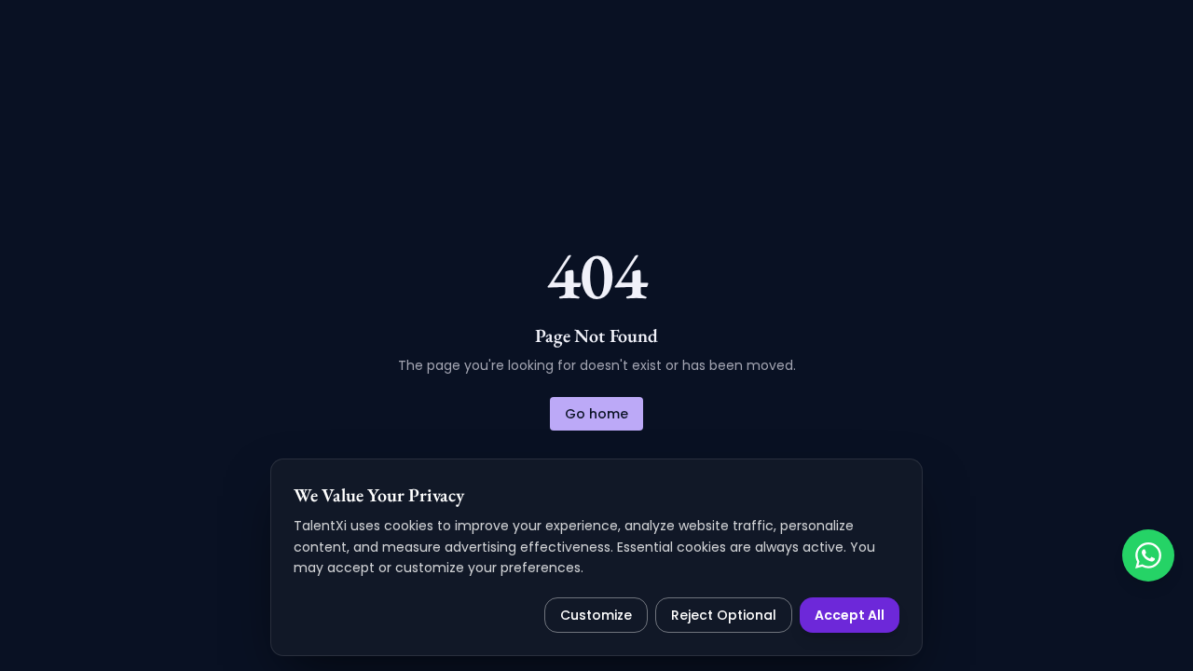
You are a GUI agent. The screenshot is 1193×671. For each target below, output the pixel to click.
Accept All (849, 615)
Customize (596, 615)
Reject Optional (723, 615)
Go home (596, 413)
